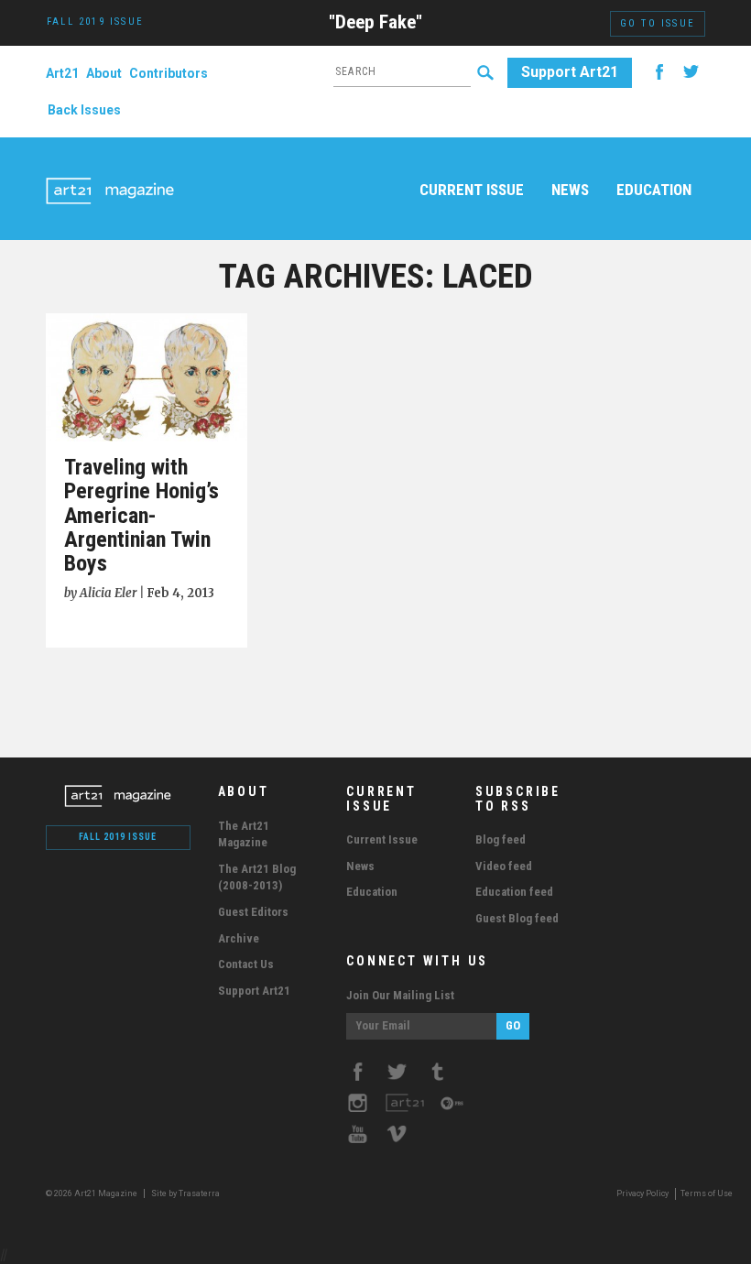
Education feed (514, 892)
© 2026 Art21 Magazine (92, 1193)
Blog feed (500, 839)
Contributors (168, 73)
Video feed (503, 866)
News (570, 189)
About (104, 73)
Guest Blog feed (517, 918)
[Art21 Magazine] (110, 169)
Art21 (62, 73)
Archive (238, 938)
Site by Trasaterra (185, 1193)
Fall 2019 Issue (118, 837)
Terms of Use (706, 1193)
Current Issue (471, 189)
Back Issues (84, 110)
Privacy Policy (642, 1193)
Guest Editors (253, 912)
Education (653, 189)
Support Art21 (569, 72)
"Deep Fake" (375, 22)
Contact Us (246, 964)
